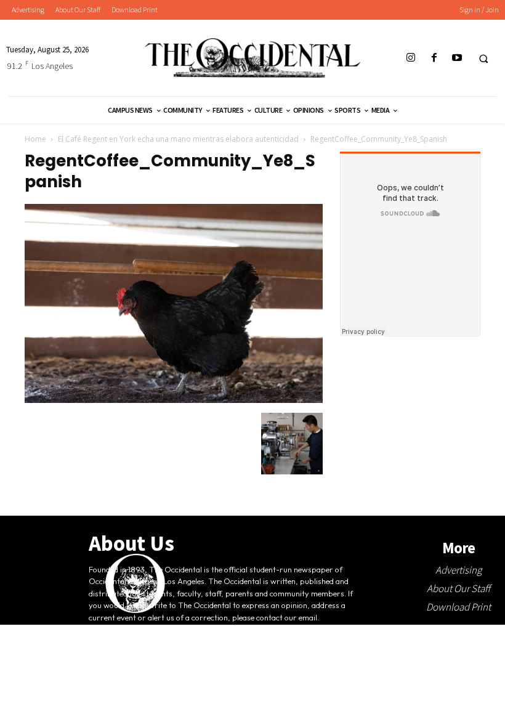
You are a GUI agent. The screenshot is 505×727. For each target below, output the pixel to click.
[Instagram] (411, 58)
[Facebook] (434, 58)
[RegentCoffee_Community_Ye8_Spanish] (174, 400)
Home (35, 139)
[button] (483, 58)
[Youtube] (456, 58)
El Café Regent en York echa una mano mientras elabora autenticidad (178, 139)
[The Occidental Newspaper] (252, 58)
